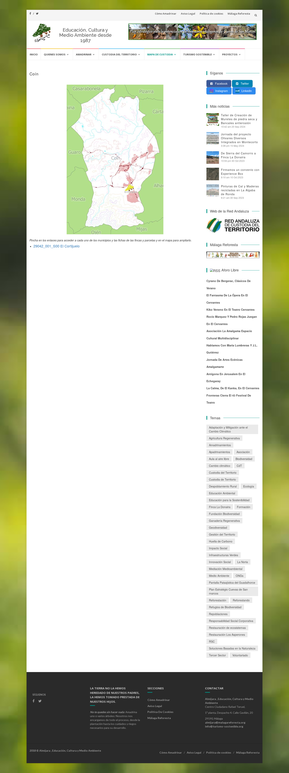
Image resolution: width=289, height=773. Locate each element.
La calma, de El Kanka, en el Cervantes (232, 388)
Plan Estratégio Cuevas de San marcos (228, 591)
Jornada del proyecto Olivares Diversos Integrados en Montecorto (239, 138)
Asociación (243, 452)
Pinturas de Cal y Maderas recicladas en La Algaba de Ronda (240, 190)
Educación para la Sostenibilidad (229, 500)
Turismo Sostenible (197, 54)
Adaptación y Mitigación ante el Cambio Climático (228, 429)
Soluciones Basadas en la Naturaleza (232, 648)
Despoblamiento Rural (223, 486)
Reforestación (217, 600)
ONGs (239, 576)
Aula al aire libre (219, 459)
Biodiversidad (244, 459)
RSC (212, 641)
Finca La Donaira (219, 507)
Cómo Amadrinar (165, 13)
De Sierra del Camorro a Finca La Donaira (238, 155)
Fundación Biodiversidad (224, 514)
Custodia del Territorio (119, 54)
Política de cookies (211, 13)
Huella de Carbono (220, 541)
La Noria (242, 562)
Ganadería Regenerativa (224, 521)
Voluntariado (240, 655)
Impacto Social (218, 548)
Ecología (248, 486)
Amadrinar (83, 54)
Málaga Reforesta (239, 13)
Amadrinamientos (220, 445)
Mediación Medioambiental (225, 569)
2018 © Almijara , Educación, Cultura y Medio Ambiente (65, 750)
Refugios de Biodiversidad (225, 607)
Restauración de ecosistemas (227, 628)
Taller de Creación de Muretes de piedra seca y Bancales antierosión (239, 119)
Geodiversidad (218, 527)
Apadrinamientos (219, 452)
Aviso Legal (188, 13)
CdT (239, 466)
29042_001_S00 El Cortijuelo (56, 245)
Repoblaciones (218, 614)
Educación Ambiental (222, 493)
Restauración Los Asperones (227, 635)
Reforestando (241, 600)
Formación (243, 507)
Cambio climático (219, 466)
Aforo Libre (230, 269)
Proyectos (229, 54)
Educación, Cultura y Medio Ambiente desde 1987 (85, 35)
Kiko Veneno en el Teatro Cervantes (230, 309)
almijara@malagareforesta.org (225, 722)
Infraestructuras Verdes (223, 555)
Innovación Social (220, 562)
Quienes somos (54, 54)
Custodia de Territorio (222, 479)
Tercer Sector (217, 655)
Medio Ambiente (219, 576)
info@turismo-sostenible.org (224, 726)
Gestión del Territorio (222, 534)
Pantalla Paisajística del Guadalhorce (232, 582)
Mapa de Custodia (160, 54)
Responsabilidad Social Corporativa (231, 621)
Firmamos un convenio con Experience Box (240, 172)
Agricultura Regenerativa (224, 438)
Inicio (34, 54)
